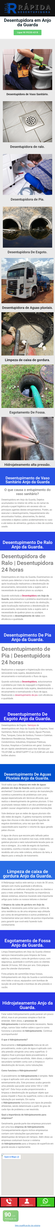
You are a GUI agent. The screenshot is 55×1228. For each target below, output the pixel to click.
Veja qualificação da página (27, 1225)
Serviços (32, 725)
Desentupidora (29, 681)
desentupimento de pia (26, 695)
